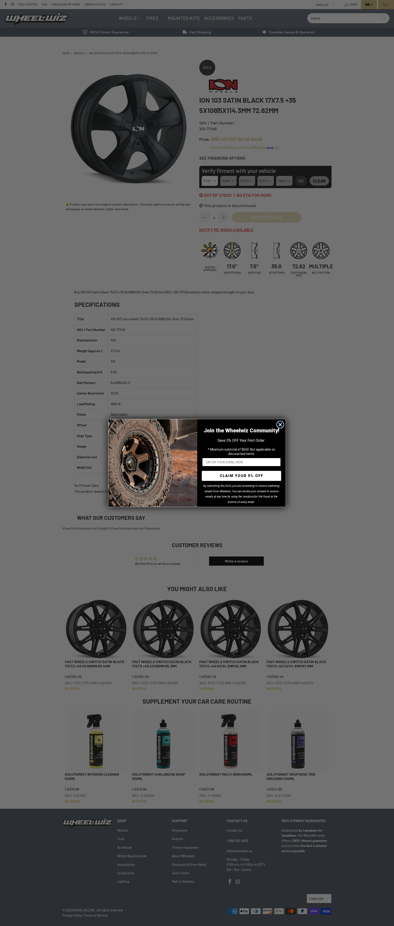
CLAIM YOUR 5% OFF (241, 476)
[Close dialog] (280, 424)
